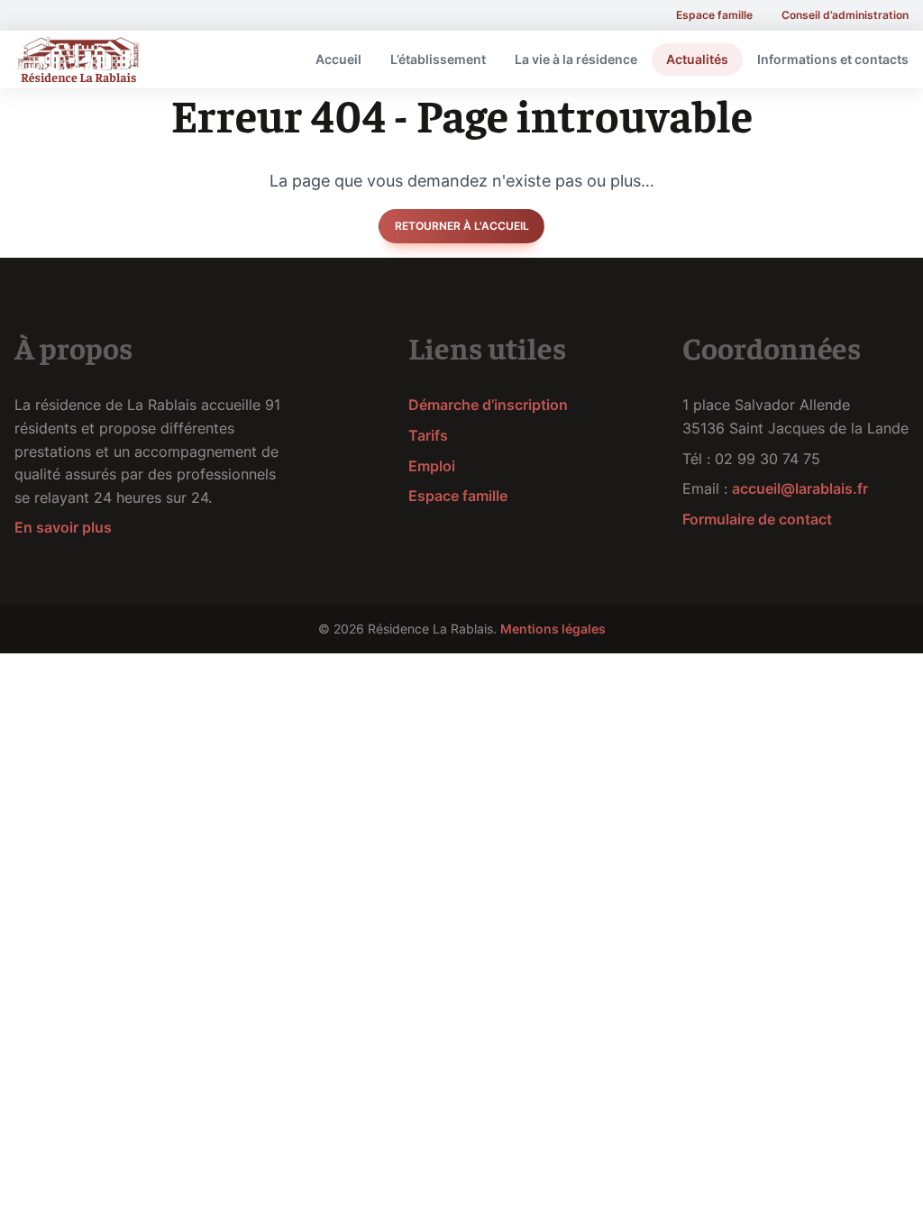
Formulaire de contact (757, 519)
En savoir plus (63, 527)
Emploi (431, 466)
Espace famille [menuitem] (714, 15)
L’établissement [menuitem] (438, 59)
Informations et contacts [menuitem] (833, 59)
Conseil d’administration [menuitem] (845, 15)
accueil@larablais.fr (800, 488)
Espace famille (457, 496)
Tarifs (428, 435)
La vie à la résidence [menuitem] (576, 59)
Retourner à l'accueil (462, 226)
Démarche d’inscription (488, 405)
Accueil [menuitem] (338, 59)
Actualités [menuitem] (697, 59)
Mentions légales (553, 628)
